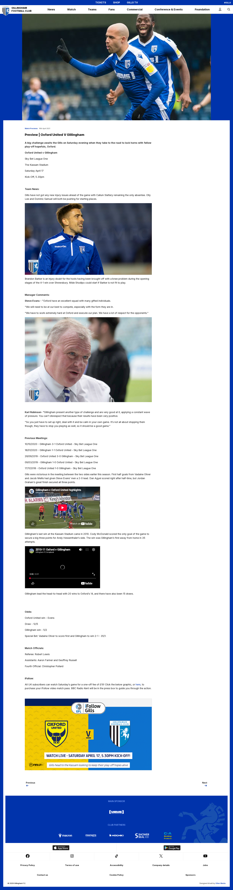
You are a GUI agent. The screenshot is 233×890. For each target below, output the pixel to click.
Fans (112, 9)
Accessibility (116, 865)
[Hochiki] (116, 836)
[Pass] (88, 734)
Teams (92, 9)
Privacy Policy (27, 865)
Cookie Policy (116, 875)
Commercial (135, 9)
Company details (161, 865)
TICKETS (100, 2)
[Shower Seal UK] (142, 836)
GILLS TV (132, 2)
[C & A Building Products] (167, 836)
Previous (30, 782)
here (138, 684)
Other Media (220, 883)
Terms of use (72, 865)
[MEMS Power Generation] (116, 812)
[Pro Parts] (90, 836)
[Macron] (65, 836)
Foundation (202, 9)
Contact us (42, 875)
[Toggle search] (228, 9)
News (51, 9)
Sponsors (191, 875)
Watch (71, 9)
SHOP (116, 2)
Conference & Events (169, 9)
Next (204, 782)
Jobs (205, 865)
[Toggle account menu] (220, 9)
